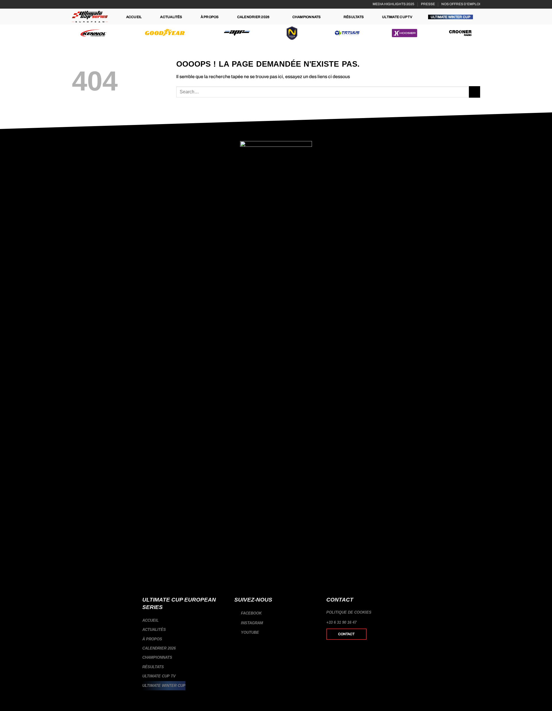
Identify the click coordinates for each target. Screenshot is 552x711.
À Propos (210, 17)
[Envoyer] (474, 91)
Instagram (251, 623)
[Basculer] (223, 648)
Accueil (134, 17)
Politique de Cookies (348, 612)
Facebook (251, 613)
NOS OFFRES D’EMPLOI (460, 4)
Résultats (354, 17)
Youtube (249, 632)
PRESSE (428, 4)
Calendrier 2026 (253, 17)
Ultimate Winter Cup (451, 17)
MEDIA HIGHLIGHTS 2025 (393, 4)
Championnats (306, 17)
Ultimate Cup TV (397, 17)
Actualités (171, 17)
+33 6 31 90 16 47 (341, 622)
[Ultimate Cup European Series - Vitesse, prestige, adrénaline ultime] (90, 16)
